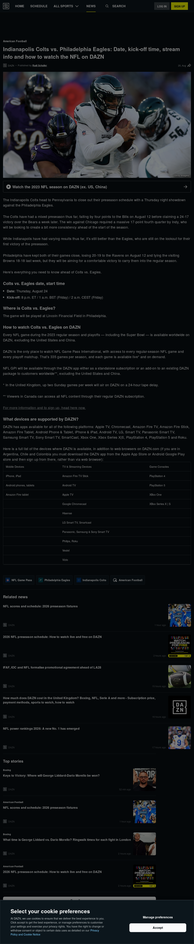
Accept (158, 928)
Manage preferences (158, 917)
